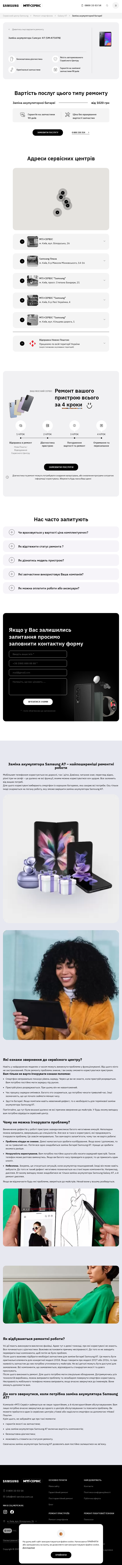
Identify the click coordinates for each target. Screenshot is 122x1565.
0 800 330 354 (78, 132)
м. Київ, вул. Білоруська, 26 (20, 1521)
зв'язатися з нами (38, 701)
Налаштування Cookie (13, 1540)
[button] (61, 197)
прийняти (61, 1555)
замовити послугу (47, 132)
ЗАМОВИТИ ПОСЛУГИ (61, 467)
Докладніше (29, 1547)
